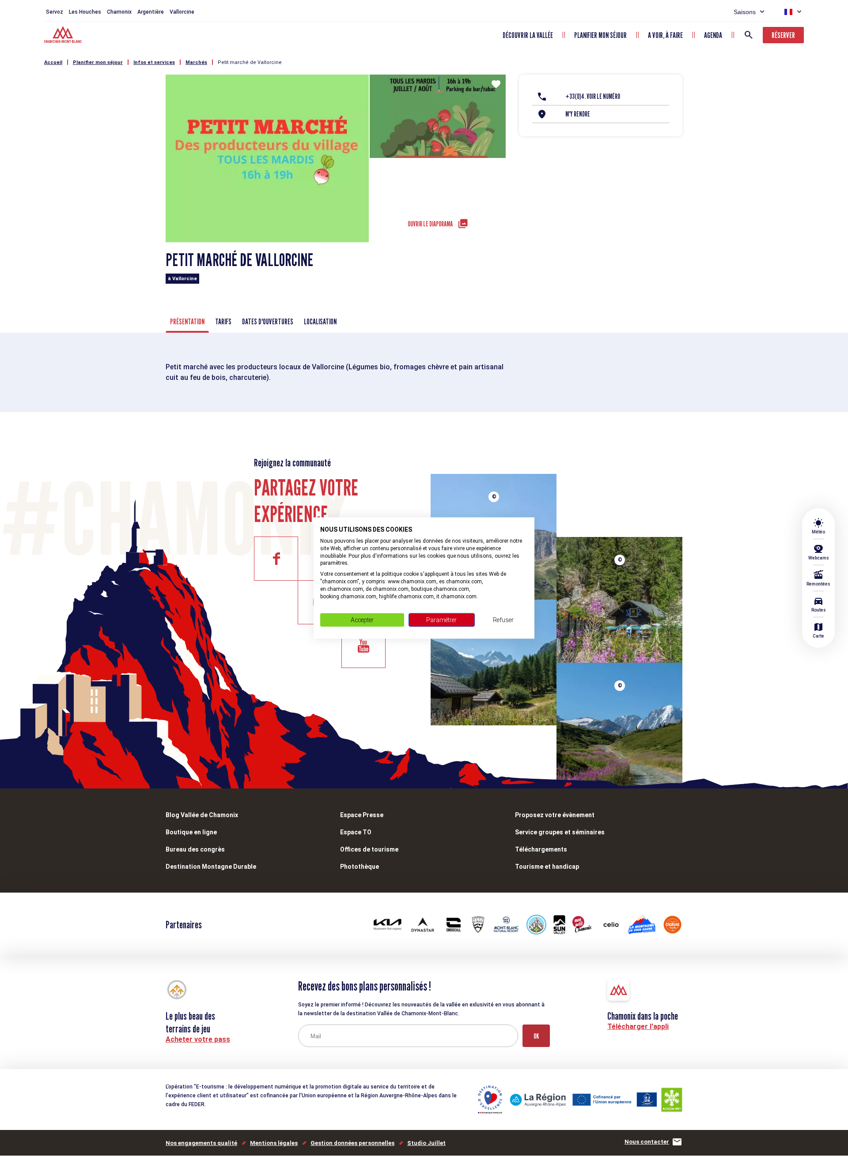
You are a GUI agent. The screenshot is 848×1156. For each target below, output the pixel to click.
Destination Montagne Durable (211, 866)
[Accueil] (63, 35)
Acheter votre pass (198, 1039)
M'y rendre (577, 114)
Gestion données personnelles (352, 1143)
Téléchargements (541, 849)
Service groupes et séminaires (560, 832)
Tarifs (223, 321)
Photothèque (359, 866)
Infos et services (154, 62)
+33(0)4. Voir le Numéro (592, 96)
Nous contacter (647, 1141)
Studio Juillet (426, 1143)
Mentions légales (274, 1143)
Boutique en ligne (191, 832)
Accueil (53, 62)
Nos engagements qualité (201, 1143)
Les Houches (85, 12)
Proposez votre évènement (554, 814)
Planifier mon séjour (600, 35)
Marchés (196, 62)
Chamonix (119, 12)
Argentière (150, 12)
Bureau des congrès (195, 849)
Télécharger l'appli (638, 1026)
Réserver (783, 35)
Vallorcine (182, 12)
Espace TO (355, 832)
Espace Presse (361, 814)
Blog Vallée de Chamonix (202, 814)
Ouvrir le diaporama (430, 224)
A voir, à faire (665, 35)
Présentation (187, 321)
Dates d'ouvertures (267, 321)
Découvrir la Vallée (528, 35)
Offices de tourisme (369, 849)
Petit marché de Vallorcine (250, 62)
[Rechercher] (748, 35)
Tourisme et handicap (547, 866)
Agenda (713, 35)
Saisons (745, 11)
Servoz (54, 12)
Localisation (320, 321)
